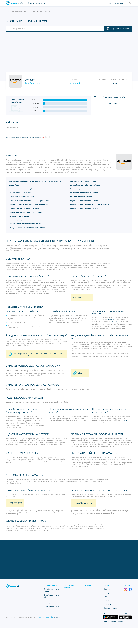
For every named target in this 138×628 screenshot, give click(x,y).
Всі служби (113, 103)
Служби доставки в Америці (32, 11)
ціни (12, 374)
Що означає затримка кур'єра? (83, 181)
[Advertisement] (68, 52)
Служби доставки (37, 3)
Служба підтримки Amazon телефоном (85, 200)
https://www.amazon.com (35, 83)
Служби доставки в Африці (51, 608)
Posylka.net (32, 311)
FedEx (110, 319)
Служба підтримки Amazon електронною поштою (89, 204)
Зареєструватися (11, 137)
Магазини (88, 585)
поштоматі (128, 420)
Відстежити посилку (13, 11)
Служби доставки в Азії (51, 596)
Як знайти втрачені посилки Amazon (86, 185)
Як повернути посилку (79, 189)
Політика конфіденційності (113, 622)
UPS (117, 321)
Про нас (107, 589)
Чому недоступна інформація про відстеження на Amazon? (32, 204)
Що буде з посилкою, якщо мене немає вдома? (27, 227)
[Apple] (48, 137)
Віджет (106, 600)
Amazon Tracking (15, 185)
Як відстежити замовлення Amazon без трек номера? (29, 200)
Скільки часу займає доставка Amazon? (25, 212)
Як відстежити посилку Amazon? (21, 196)
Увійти (129, 3)
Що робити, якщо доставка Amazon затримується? (28, 220)
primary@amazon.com (83, 503)
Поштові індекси (110, 608)
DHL (113, 321)
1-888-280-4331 (15, 503)
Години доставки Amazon (19, 216)
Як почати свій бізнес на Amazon (84, 193)
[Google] (44, 137)
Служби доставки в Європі (51, 590)
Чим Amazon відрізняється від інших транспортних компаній (35, 181)
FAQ (105, 597)
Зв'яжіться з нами (43, 617)
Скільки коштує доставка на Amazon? (24, 208)
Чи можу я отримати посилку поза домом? (25, 224)
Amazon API (108, 604)
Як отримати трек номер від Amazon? (23, 189)
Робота (106, 593)
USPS (114, 319)
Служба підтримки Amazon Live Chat (84, 208)
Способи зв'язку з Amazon (81, 196)
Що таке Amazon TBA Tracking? (20, 193)
